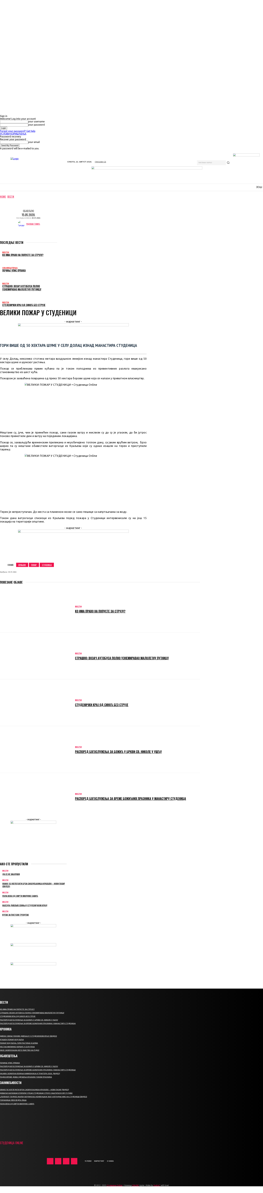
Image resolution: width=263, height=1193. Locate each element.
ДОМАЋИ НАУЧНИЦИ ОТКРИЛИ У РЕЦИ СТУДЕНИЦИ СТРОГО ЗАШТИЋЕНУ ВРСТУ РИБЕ (36, 1093)
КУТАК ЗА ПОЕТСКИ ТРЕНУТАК (15, 914)
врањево (22, 564)
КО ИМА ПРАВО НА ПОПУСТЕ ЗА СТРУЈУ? (22, 255)
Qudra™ (156, 1185)
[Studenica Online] (32, 168)
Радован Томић (33, 224)
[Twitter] (40, 556)
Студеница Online (114, 1185)
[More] (73, 556)
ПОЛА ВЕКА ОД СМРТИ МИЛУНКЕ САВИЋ (20, 895)
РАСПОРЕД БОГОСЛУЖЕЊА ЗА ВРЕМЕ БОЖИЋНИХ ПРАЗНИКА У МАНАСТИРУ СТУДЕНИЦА (130, 798)
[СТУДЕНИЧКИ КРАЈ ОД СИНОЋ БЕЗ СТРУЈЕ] (36, 702)
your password (36, 124)
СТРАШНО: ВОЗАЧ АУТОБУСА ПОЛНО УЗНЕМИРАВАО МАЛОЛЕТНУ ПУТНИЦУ (21, 287)
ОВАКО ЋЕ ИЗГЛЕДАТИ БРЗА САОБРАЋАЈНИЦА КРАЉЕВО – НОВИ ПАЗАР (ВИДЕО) (33, 885)
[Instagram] (58, 1161)
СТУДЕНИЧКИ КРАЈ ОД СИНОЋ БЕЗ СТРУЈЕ (23, 305)
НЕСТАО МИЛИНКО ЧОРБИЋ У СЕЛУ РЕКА (17, 1047)
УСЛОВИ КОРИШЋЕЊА (13, 133)
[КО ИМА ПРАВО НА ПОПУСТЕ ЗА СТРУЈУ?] (36, 609)
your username (36, 121)
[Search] (228, 162)
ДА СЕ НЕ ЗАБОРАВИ (11, 874)
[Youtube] (74, 1161)
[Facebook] (29, 556)
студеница (47, 564)
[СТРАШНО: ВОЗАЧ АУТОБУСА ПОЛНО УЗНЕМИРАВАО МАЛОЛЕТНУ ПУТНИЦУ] (36, 655)
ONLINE (135, 1185)
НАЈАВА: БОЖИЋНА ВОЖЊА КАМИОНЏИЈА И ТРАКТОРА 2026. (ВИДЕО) (30, 1073)
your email (34, 142)
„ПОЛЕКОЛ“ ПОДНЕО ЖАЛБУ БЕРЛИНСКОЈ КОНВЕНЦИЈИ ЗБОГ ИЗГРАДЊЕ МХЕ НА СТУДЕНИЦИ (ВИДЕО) (43, 1097)
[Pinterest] (51, 556)
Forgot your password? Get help (17, 131)
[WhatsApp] (62, 556)
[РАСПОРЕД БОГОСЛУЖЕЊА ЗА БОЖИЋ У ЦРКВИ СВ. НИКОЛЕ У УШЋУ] (36, 749)
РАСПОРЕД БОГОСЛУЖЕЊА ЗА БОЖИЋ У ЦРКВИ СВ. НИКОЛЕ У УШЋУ (118, 751)
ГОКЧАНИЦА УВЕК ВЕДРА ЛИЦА (13, 1100)
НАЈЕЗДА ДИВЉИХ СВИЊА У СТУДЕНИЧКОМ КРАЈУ (24, 905)
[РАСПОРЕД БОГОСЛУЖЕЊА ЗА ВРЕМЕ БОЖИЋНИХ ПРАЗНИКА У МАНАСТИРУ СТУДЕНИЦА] (36, 796)
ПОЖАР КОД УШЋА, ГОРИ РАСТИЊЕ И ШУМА (19, 1043)
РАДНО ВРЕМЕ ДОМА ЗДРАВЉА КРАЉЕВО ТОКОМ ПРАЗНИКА (26, 1077)
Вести (10, 196)
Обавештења (10, 268)
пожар (34, 564)
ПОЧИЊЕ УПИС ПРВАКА (14, 270)
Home (3, 196)
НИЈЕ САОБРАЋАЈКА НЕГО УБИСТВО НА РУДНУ (19, 1050)
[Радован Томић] (22, 224)
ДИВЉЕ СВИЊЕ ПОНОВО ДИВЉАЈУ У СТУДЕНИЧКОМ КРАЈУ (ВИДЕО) (28, 1036)
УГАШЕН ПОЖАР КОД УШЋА (12, 1040)
